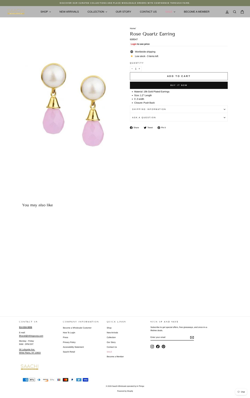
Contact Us (148, 11)
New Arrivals (69, 11)
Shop (45, 11)
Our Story (123, 11)
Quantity (137, 63)
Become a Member (196, 11)
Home (132, 28)
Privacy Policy (69, 342)
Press (65, 337)
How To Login (69, 332)
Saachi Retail (69, 352)
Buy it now (178, 85)
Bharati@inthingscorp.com (31, 336)
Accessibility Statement (73, 347)
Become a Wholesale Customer (77, 328)
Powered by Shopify (125, 391)
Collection (96, 11)
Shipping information (149, 109)
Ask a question (144, 117)
